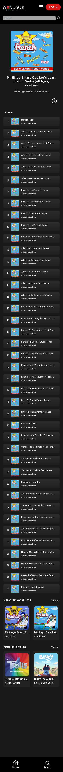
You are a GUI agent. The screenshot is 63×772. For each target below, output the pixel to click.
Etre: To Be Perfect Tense (34, 225)
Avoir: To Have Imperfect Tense (37, 143)
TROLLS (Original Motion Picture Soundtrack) (17, 679)
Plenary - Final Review (32, 587)
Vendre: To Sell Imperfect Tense (38, 447)
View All (55, 600)
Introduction (27, 120)
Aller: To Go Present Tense (35, 248)
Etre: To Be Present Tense (35, 190)
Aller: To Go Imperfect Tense (36, 260)
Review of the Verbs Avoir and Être (39, 236)
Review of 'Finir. (29, 423)
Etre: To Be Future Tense (34, 213)
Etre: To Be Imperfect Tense (36, 201)
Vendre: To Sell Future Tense (36, 458)
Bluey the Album (44, 679)
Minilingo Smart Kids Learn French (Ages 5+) (46, 632)
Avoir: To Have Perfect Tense (36, 166)
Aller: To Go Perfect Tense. (35, 283)
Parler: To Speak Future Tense (36, 342)
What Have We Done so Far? (36, 178)
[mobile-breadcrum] (41, 7)
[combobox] (29, 18)
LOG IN (53, 7)
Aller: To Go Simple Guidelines (36, 295)
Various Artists (12, 683)
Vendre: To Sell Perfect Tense (36, 470)
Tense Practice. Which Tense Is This (40, 505)
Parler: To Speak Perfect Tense (37, 353)
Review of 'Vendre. (30, 482)
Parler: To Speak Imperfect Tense (38, 330)
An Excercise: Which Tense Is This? (39, 493)
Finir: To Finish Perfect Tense (36, 412)
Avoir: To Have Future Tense (35, 155)
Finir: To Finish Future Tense (35, 400)
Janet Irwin (31, 85)
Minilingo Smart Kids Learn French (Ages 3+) (17, 632)
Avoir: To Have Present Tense (36, 131)
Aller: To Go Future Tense (34, 271)
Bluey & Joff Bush (43, 683)
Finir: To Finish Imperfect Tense (37, 388)
